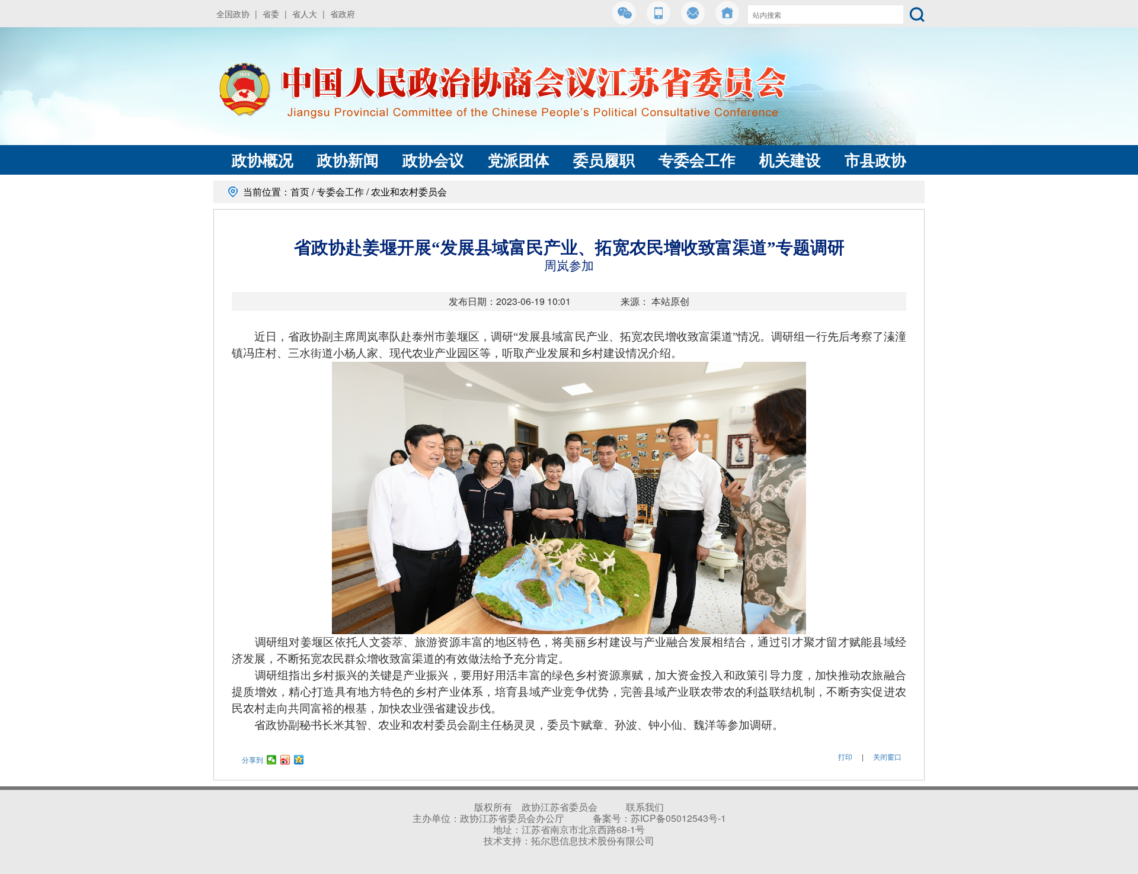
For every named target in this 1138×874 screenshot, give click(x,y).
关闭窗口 (887, 756)
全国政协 (233, 14)
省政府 (342, 14)
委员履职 (604, 160)
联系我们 (645, 807)
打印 (845, 756)
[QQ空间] (299, 759)
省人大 (304, 14)
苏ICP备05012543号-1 (678, 818)
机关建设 (790, 160)
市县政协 (875, 160)
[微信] (272, 759)
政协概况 (262, 160)
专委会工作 (697, 160)
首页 (299, 191)
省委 (271, 14)
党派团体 (518, 160)
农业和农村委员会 (409, 191)
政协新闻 (348, 160)
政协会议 (433, 160)
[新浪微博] (285, 759)
